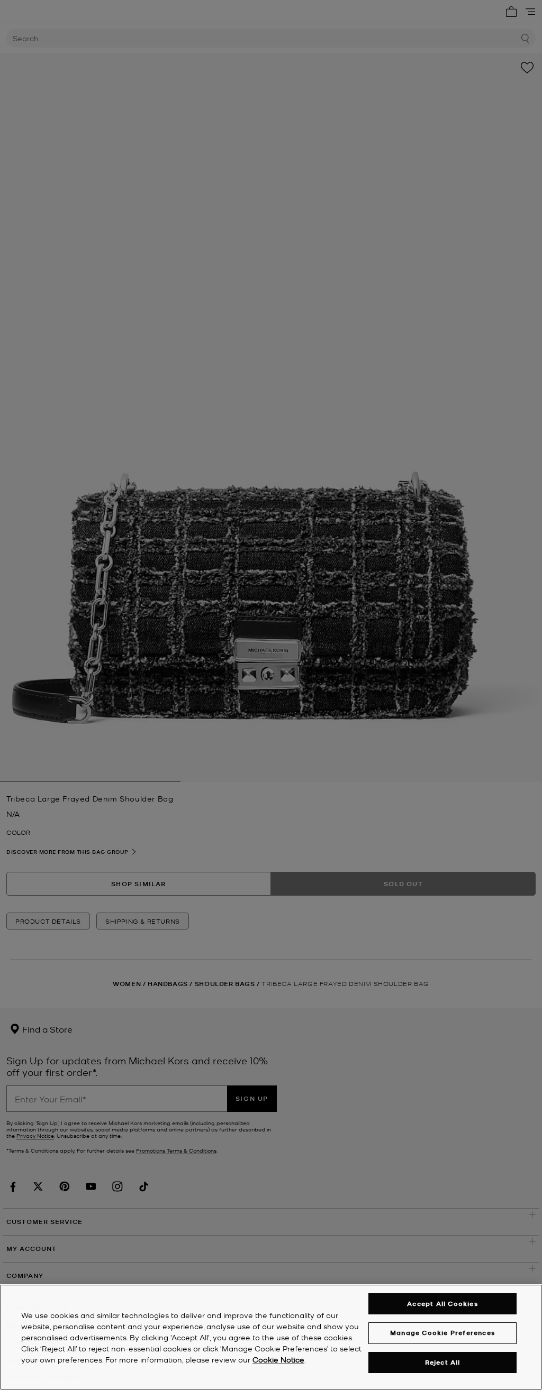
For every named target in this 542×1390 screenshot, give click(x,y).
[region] (271, 1337)
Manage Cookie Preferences (442, 1332)
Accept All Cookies (442, 1303)
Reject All (442, 1362)
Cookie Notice (278, 1359)
